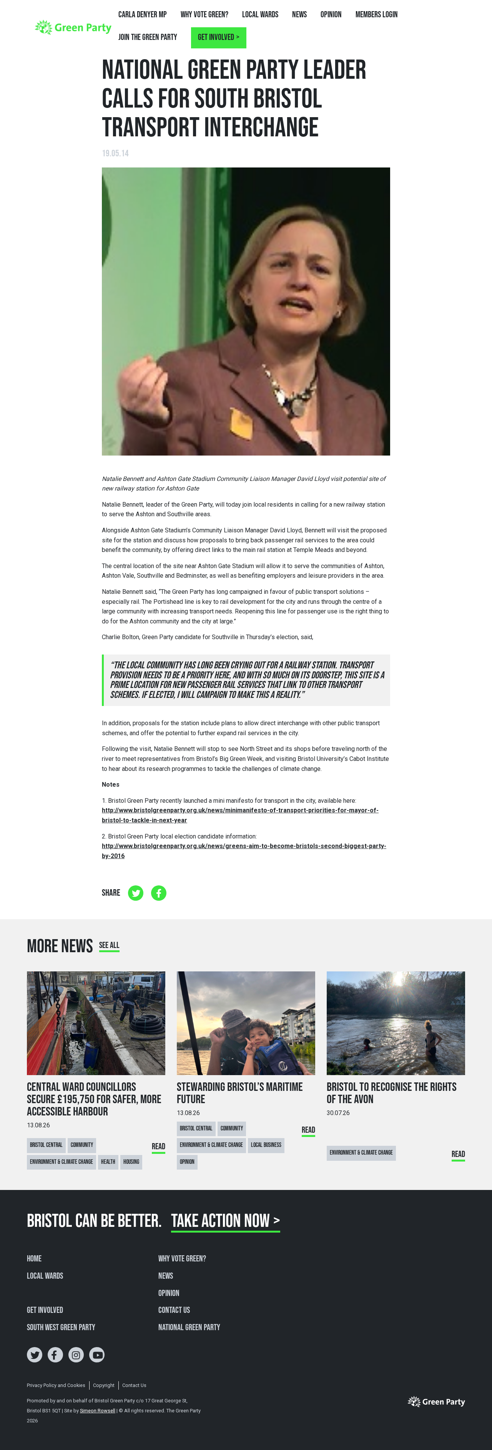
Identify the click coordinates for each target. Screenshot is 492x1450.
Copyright (104, 1385)
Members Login (377, 15)
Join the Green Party (147, 37)
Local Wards (260, 15)
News (299, 15)
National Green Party (189, 1328)
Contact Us (174, 1310)
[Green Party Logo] (73, 27)
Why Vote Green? (204, 15)
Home (34, 1259)
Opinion (331, 15)
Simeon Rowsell (97, 1411)
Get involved (216, 37)
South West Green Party (61, 1328)
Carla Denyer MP (142, 15)
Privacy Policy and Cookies (56, 1385)
